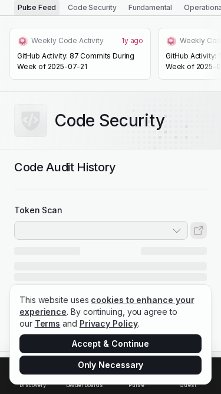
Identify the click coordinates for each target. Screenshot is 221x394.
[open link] (198, 230)
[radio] (37, 7)
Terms (48, 323)
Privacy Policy (109, 323)
